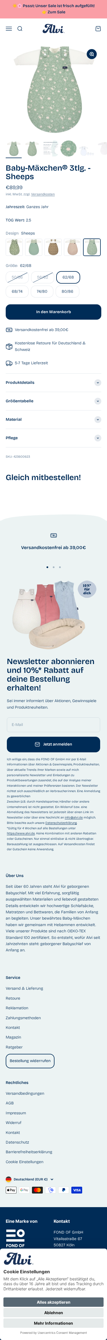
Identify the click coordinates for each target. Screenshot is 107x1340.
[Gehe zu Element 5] (87, 152)
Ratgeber (14, 1047)
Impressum (16, 1113)
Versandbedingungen (25, 1093)
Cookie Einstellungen (24, 1161)
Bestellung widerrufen (30, 1060)
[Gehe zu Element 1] (14, 149)
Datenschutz (17, 1142)
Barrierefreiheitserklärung (29, 1152)
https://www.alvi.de (21, 833)
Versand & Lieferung (24, 988)
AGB (10, 1103)
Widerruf (13, 1122)
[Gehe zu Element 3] (50, 149)
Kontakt (13, 1027)
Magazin (13, 1037)
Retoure (13, 998)
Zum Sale (56, 12)
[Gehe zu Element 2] (32, 149)
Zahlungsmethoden (23, 1018)
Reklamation (17, 1008)
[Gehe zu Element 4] (68, 149)
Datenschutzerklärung (61, 823)
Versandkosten (43, 194)
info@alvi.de (74, 817)
